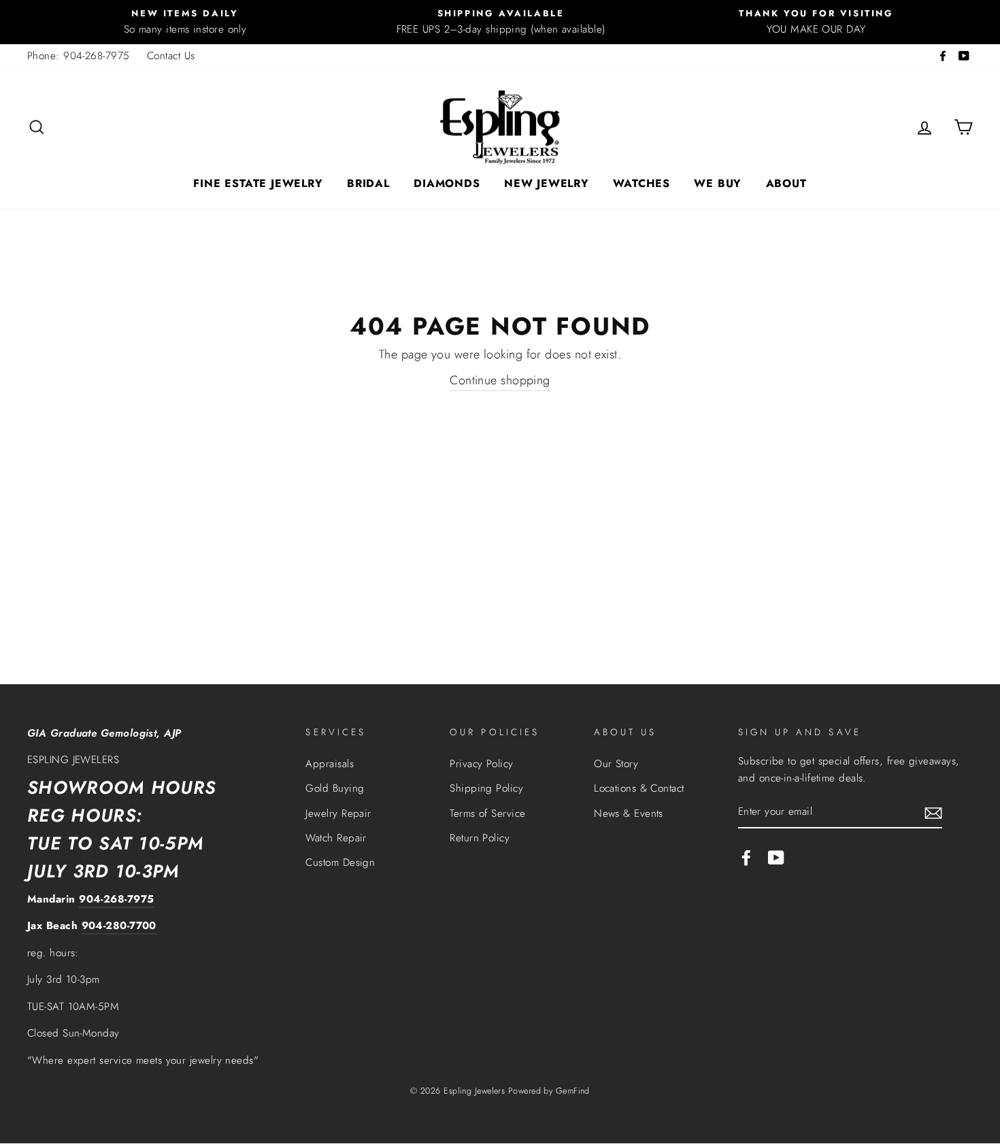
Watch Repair (335, 837)
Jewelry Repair (338, 813)
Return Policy (480, 837)
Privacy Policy (481, 763)
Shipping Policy (486, 788)
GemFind (573, 1091)
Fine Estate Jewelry (257, 183)
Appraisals (329, 763)
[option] (185, 22)
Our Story (616, 763)
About (786, 183)
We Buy (717, 183)
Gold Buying (334, 788)
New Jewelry (546, 183)
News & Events (628, 813)
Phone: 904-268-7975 (78, 55)
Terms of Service (487, 813)
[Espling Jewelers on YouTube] (776, 857)
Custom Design (340, 862)
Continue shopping (500, 380)
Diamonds (447, 183)
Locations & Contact (639, 788)
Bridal (368, 183)
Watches (641, 183)
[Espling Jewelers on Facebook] (746, 857)
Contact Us (171, 55)
